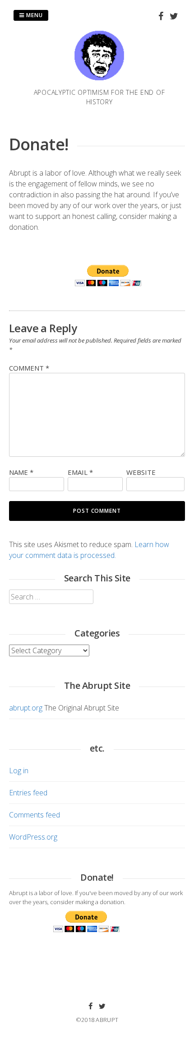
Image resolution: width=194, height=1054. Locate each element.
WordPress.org (33, 837)
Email (80, 472)
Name (21, 472)
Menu (33, 15)
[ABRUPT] (99, 82)
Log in (18, 770)
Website (141, 472)
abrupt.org (25, 708)
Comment (29, 367)
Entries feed (28, 793)
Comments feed (34, 815)
